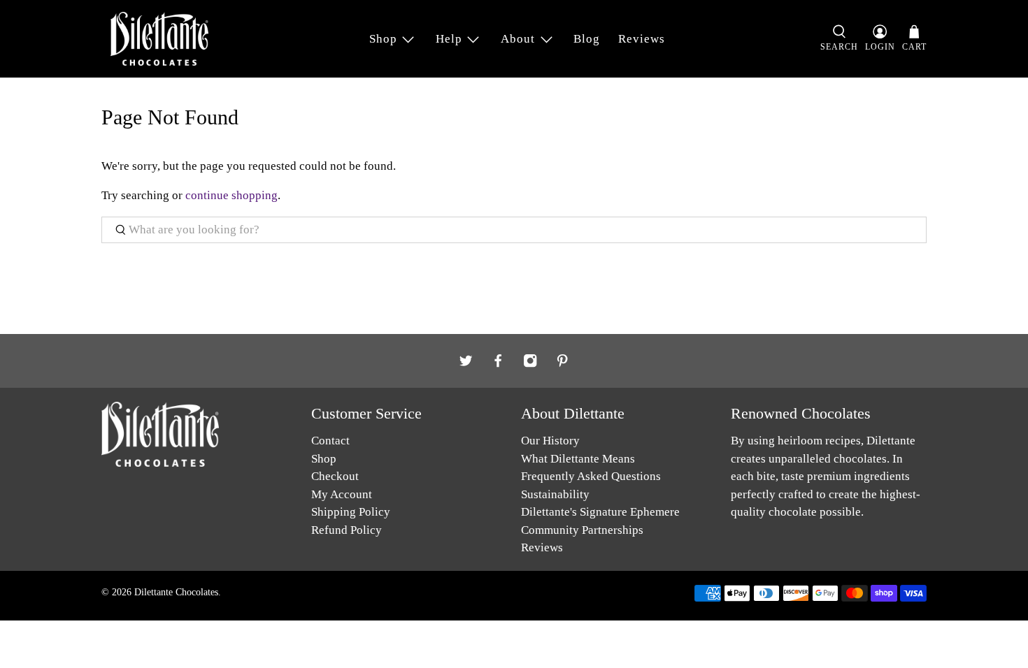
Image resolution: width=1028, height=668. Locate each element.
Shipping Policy (350, 511)
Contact (330, 440)
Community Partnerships (582, 530)
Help (449, 38)
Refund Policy (346, 530)
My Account (341, 494)
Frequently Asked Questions (591, 476)
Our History (550, 440)
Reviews (641, 38)
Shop (383, 38)
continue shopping (231, 195)
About (518, 38)
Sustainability (555, 494)
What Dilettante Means (578, 458)
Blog (586, 38)
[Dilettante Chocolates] (159, 39)
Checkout (335, 476)
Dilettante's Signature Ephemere (600, 511)
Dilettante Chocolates (176, 591)
